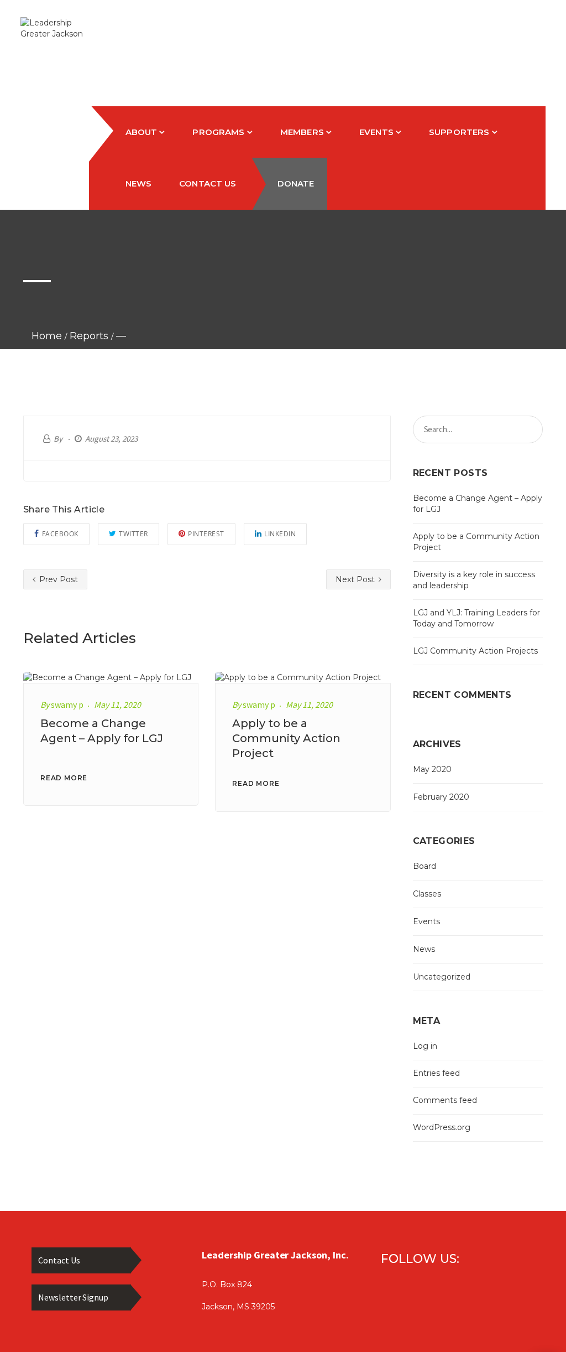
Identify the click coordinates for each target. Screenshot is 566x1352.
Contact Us (59, 1260)
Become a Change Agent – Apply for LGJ (477, 503)
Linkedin (280, 533)
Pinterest (206, 533)
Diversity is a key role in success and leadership (474, 579)
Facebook (60, 533)
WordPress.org (441, 1127)
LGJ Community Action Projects (475, 651)
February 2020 (441, 797)
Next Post (356, 579)
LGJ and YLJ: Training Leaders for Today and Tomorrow (476, 618)
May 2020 (432, 769)
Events (426, 921)
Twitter (133, 533)
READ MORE (63, 778)
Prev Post (57, 579)
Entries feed (436, 1073)
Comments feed (445, 1100)
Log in (425, 1046)
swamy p (67, 704)
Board (424, 866)
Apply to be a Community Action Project (286, 738)
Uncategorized (441, 977)
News (424, 949)
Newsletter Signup (73, 1297)
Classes (427, 894)
